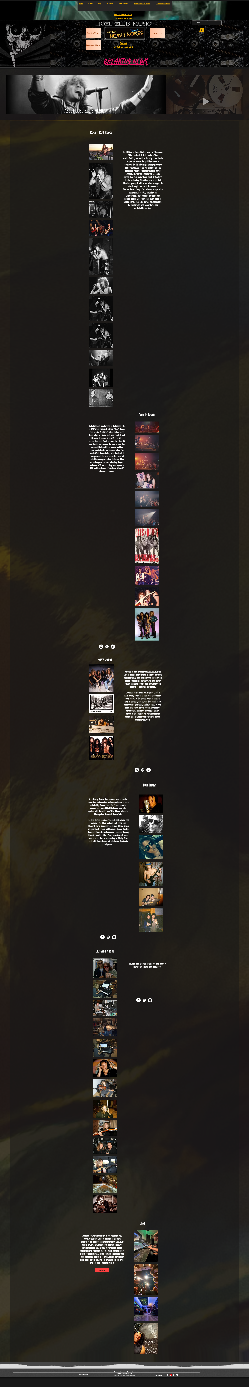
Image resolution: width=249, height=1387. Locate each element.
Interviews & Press (163, 3)
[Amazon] (113, 647)
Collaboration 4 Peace (142, 3)
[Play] (205, 101)
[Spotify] (107, 647)
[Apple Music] (101, 647)
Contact (110, 3)
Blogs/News (123, 3)
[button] (201, 29)
